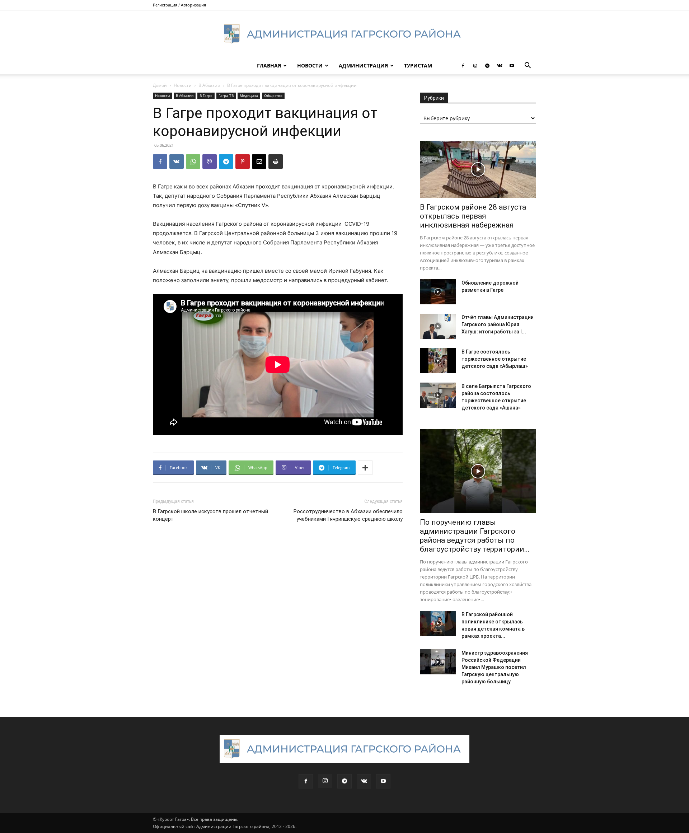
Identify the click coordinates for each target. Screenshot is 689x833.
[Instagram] (475, 65)
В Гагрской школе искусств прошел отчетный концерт (210, 515)
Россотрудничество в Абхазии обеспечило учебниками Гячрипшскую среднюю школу (348, 515)
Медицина (249, 95)
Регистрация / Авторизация (179, 5)
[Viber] (209, 161)
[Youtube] (511, 65)
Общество (273, 95)
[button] (527, 66)
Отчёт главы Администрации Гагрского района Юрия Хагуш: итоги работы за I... (497, 324)
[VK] (176, 161)
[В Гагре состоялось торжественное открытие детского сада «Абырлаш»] (438, 360)
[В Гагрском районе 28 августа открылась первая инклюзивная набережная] (478, 169)
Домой (160, 85)
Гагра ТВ (226, 95)
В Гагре (206, 95)
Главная (269, 65)
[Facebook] (463, 65)
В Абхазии (209, 85)
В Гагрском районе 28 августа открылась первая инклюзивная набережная (473, 216)
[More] (365, 467)
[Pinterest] (242, 161)
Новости (310, 65)
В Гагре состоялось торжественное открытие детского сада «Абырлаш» (494, 359)
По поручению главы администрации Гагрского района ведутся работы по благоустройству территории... (475, 535)
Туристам (418, 65)
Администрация (363, 65)
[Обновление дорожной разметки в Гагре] (438, 291)
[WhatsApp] (193, 161)
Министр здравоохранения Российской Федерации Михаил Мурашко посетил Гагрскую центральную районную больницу (494, 667)
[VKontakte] (499, 65)
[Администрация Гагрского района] (344, 34)
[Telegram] (487, 65)
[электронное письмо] (259, 161)
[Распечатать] (275, 161)
